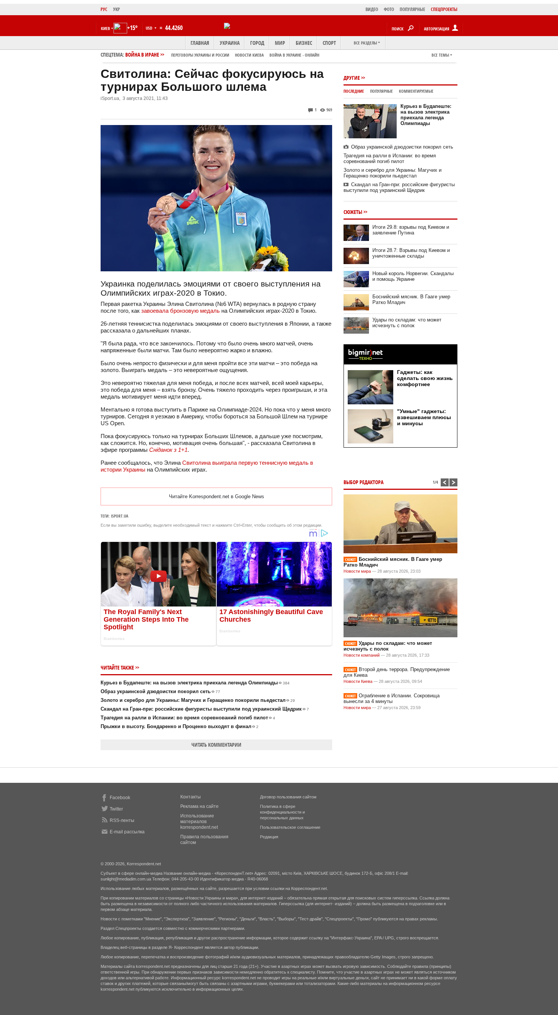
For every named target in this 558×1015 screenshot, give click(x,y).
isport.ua (119, 516)
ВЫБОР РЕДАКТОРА (363, 482)
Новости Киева (358, 681)
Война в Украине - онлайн (294, 55)
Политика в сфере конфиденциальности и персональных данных (282, 812)
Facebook (120, 797)
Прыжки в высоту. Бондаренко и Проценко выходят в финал (180, 726)
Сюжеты (353, 211)
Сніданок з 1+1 (168, 450)
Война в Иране (222, 54)
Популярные (381, 91)
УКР (116, 9)
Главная (200, 42)
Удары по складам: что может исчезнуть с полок (406, 322)
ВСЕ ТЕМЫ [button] (440, 55)
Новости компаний (362, 655)
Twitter (116, 809)
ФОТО (389, 9)
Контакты (190, 797)
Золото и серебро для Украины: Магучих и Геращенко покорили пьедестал (198, 700)
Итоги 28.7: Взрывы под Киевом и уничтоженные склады (411, 253)
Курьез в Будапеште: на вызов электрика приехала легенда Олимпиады (195, 683)
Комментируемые (416, 91)
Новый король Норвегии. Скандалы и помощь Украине (413, 276)
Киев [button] (105, 28)
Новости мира (357, 571)
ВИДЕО (372, 9)
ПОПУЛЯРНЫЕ (412, 9)
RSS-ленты (122, 820)
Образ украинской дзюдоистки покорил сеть (160, 691)
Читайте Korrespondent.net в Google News (216, 496)
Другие (352, 77)
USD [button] (149, 28)
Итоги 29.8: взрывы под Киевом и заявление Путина (410, 230)
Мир (280, 42)
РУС (104, 9)
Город (257, 42)
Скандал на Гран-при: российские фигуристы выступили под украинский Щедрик (205, 709)
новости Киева (249, 55)
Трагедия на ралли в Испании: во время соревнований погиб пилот (188, 717)
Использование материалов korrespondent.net (199, 821)
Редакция (269, 836)
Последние (354, 91)
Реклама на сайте (199, 806)
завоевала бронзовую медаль (180, 310)
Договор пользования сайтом (288, 797)
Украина (230, 42)
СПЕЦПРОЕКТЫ (444, 9)
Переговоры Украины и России (200, 55)
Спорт (329, 42)
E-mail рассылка (127, 831)
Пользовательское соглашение (290, 827)
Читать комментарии (216, 744)
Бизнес (304, 42)
